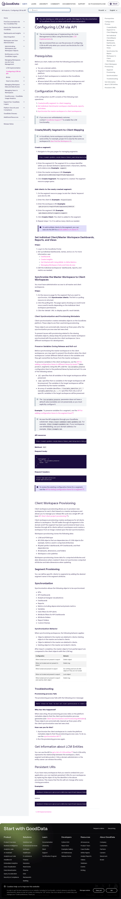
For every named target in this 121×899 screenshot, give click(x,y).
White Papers (85, 853)
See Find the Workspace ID (61, 141)
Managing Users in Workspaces (11, 91)
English (112, 10)
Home (6, 18)
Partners (103, 849)
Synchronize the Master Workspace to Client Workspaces (112, 56)
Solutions (27, 837)
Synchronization (112, 75)
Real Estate (27, 867)
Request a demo (98, 828)
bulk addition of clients (67, 230)
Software (26, 849)
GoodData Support (53, 120)
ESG (24, 874)
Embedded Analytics (11, 863)
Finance (25, 860)
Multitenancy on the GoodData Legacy (12, 55)
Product (7, 837)
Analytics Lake (9, 849)
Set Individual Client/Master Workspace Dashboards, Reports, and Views (111, 42)
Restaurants (27, 877)
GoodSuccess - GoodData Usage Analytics (14, 97)
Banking (25, 881)
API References (66, 853)
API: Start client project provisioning (52, 516)
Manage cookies (85, 890)
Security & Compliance (11, 877)
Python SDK (65, 842)
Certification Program (49, 856)
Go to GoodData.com (96, 4)
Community (55, 4)
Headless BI (8, 860)
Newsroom (103, 856)
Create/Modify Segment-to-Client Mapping (112, 29)
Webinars (84, 863)
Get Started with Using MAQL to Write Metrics (58, 262)
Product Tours (85, 846)
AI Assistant (8, 853)
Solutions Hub (27, 842)
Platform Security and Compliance (11, 109)
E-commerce (27, 856)
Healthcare (26, 853)
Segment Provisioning (111, 71)
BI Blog (83, 870)
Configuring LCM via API (13, 72)
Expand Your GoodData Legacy (11, 103)
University (43, 4)
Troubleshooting (112, 79)
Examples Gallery (67, 849)
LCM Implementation (13, 68)
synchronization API (51, 736)
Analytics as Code (10, 856)
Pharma (25, 870)
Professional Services (30, 846)
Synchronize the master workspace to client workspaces (59, 111)
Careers (102, 853)
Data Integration (9, 37)
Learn (33, 4)
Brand (102, 860)
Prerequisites (109, 18)
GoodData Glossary (10, 113)
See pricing (111, 828)
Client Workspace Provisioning (111, 65)
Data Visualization (10, 867)
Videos (83, 860)
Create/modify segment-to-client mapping (54, 103)
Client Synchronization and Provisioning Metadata (66, 719)
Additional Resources (11, 117)
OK (112, 890)
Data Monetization (10, 870)
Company (103, 842)
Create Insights (47, 259)
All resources (85, 842)
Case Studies (85, 849)
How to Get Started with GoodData (12, 29)
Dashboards (45, 257)
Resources (85, 837)
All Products (5, 10)
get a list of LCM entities (61, 752)
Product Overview (10, 842)
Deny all (99, 890)
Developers (66, 837)
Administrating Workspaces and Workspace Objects (11, 48)
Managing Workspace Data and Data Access (12, 86)
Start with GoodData (26, 828)
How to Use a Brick (12, 81)
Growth (101, 10)
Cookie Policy (70, 892)
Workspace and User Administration (11, 42)
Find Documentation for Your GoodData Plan (12, 23)
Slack (115, 4)
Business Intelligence (11, 846)
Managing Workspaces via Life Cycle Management (12, 62)
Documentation (68, 4)
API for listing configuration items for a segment (64, 489)
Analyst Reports (86, 856)
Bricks (8, 77)
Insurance (26, 863)
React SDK (65, 846)
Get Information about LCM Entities (111, 83)
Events (83, 867)
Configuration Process (109, 23)
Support (81, 4)
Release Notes (9, 124)
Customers (103, 846)
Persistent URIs (110, 88)
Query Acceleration (10, 874)
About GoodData (107, 837)
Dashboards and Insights (12, 33)
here (77, 19)
